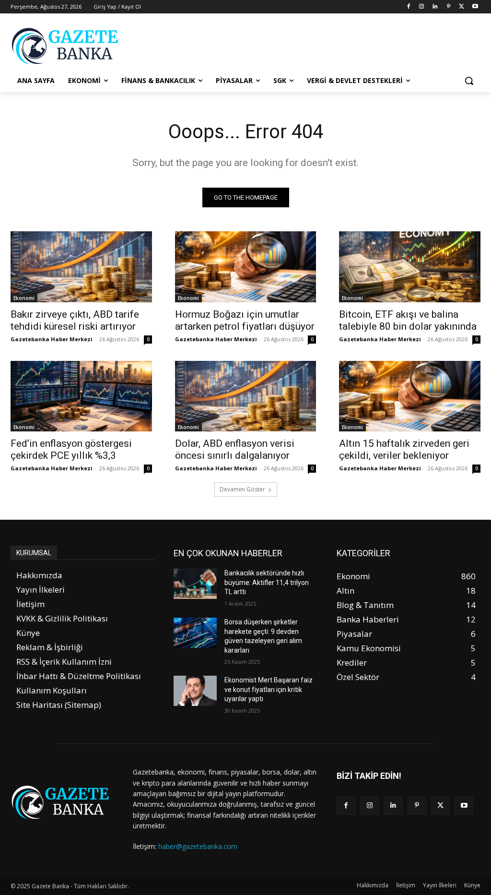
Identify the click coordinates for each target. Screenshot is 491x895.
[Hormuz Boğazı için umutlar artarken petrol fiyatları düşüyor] (245, 266)
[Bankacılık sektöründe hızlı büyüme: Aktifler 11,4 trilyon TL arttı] (195, 584)
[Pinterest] (448, 6)
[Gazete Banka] (67, 46)
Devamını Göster (242, 489)
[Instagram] (421, 6)
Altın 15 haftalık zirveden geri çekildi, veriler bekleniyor (404, 449)
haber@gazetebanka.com (197, 846)
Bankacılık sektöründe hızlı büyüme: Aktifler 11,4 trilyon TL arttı (266, 582)
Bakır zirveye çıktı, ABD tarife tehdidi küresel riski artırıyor (75, 320)
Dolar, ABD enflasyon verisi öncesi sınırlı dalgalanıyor (234, 449)
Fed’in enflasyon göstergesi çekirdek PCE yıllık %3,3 (71, 449)
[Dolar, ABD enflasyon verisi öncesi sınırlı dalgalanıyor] (245, 396)
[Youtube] (474, 6)
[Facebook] (408, 6)
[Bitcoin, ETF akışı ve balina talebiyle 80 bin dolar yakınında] (409, 266)
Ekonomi (24, 298)
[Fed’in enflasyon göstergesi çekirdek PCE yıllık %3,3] (81, 396)
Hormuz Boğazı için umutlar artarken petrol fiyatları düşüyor (245, 320)
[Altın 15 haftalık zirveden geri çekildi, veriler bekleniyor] (409, 396)
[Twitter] (461, 6)
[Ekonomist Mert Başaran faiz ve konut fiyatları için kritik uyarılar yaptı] (195, 691)
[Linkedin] (435, 6)
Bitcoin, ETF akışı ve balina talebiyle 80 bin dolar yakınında (408, 320)
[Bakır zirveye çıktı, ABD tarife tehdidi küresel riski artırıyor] (81, 266)
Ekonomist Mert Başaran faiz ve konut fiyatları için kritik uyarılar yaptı (268, 689)
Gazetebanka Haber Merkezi (52, 339)
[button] (468, 80)
